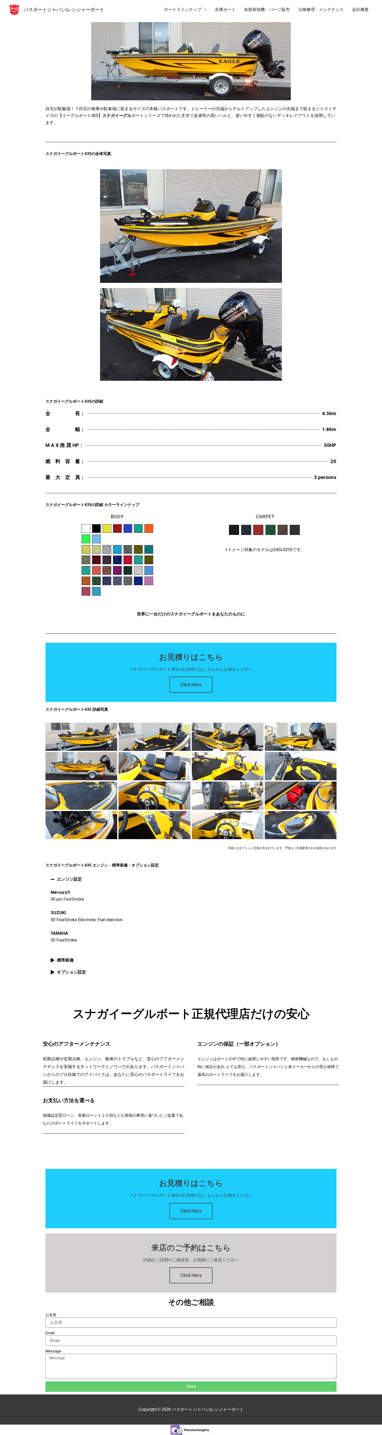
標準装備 (65, 960)
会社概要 (360, 9)
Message (53, 1351)
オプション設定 (71, 972)
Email (50, 1333)
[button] (191, 879)
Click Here (191, 684)
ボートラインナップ (182, 9)
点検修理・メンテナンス (321, 9)
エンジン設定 (69, 879)
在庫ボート (225, 9)
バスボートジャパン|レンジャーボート (64, 9)
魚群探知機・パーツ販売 (267, 9)
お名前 (50, 1315)
